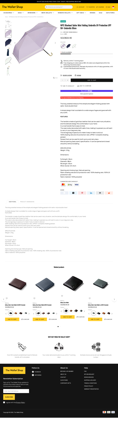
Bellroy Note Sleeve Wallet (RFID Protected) (42, 305)
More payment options (86, 94)
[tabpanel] (17, 298)
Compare (26, 319)
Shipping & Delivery (90, 380)
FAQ (85, 371)
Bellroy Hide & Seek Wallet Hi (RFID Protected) (15, 305)
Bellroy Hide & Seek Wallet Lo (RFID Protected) (98, 305)
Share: (62, 190)
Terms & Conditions (90, 383)
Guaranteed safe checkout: (69, 181)
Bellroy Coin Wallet (64, 302)
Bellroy (7, 303)
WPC (65, 34)
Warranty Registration (91, 389)
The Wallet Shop (12, 7)
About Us (63, 374)
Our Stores (64, 380)
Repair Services (89, 377)
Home (6, 16)
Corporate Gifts (65, 383)
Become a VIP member (66, 371)
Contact (63, 377)
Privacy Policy (20, 402)
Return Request (89, 374)
